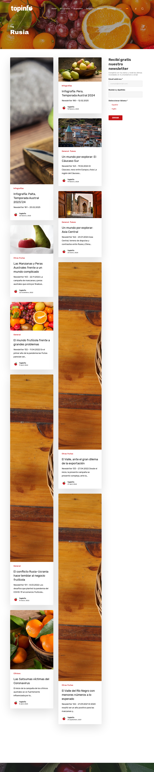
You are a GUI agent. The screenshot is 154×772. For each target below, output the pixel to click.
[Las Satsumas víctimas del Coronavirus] (31, 659)
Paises (73, 151)
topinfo (22, 213)
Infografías (19, 188)
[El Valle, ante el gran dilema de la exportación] (80, 375)
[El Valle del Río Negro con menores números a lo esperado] (80, 609)
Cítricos (17, 673)
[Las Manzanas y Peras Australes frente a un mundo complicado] (31, 261)
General (65, 151)
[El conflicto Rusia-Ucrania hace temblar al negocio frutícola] (31, 489)
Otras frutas (19, 258)
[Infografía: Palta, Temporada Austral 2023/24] (31, 138)
